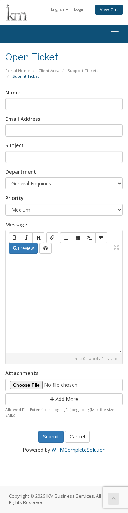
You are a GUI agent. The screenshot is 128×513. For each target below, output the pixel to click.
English (58, 9)
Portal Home (17, 70)
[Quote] (101, 237)
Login (79, 9)
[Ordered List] (78, 237)
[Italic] (27, 237)
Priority (14, 198)
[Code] (90, 237)
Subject (14, 145)
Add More (66, 399)
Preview (25, 248)
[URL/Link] (52, 237)
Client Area (48, 70)
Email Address (22, 119)
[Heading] (38, 237)
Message (16, 224)
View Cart (109, 9)
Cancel (77, 436)
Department (20, 171)
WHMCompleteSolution (79, 449)
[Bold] (15, 237)
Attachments (21, 373)
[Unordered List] (66, 237)
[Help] (45, 248)
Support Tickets (83, 70)
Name (12, 92)
